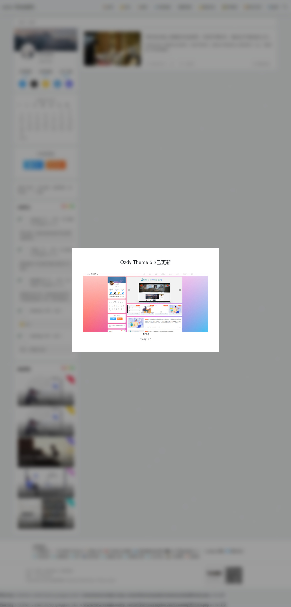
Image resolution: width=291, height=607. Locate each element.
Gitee (145, 334)
